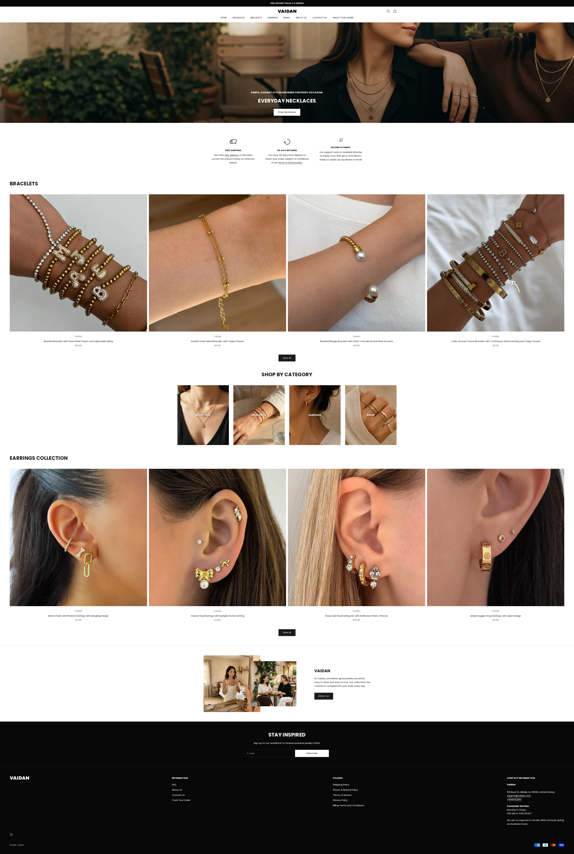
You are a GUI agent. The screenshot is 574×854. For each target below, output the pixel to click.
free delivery (231, 155)
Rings (287, 17)
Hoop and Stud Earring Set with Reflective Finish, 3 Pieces (356, 615)
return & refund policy (290, 162)
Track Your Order (343, 17)
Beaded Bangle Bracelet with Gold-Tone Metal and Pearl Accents (356, 341)
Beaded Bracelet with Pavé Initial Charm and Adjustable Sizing (78, 341)
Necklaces (239, 17)
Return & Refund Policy (345, 789)
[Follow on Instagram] (11, 834)
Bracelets (256, 17)
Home (224, 17)
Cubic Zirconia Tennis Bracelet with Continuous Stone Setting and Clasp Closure (495, 341)
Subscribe (311, 753)
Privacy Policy (340, 800)
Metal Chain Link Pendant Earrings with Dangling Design (78, 615)
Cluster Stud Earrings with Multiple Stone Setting (217, 615)
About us (324, 696)
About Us (301, 17)
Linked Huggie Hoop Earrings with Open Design (495, 615)
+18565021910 (514, 799)
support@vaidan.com (519, 795)
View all (287, 358)
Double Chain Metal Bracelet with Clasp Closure (217, 341)
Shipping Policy (341, 784)
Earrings (273, 17)
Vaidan (78, 336)
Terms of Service (342, 795)
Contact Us (319, 17)
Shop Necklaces (287, 112)
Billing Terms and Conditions (348, 805)
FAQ (174, 784)
